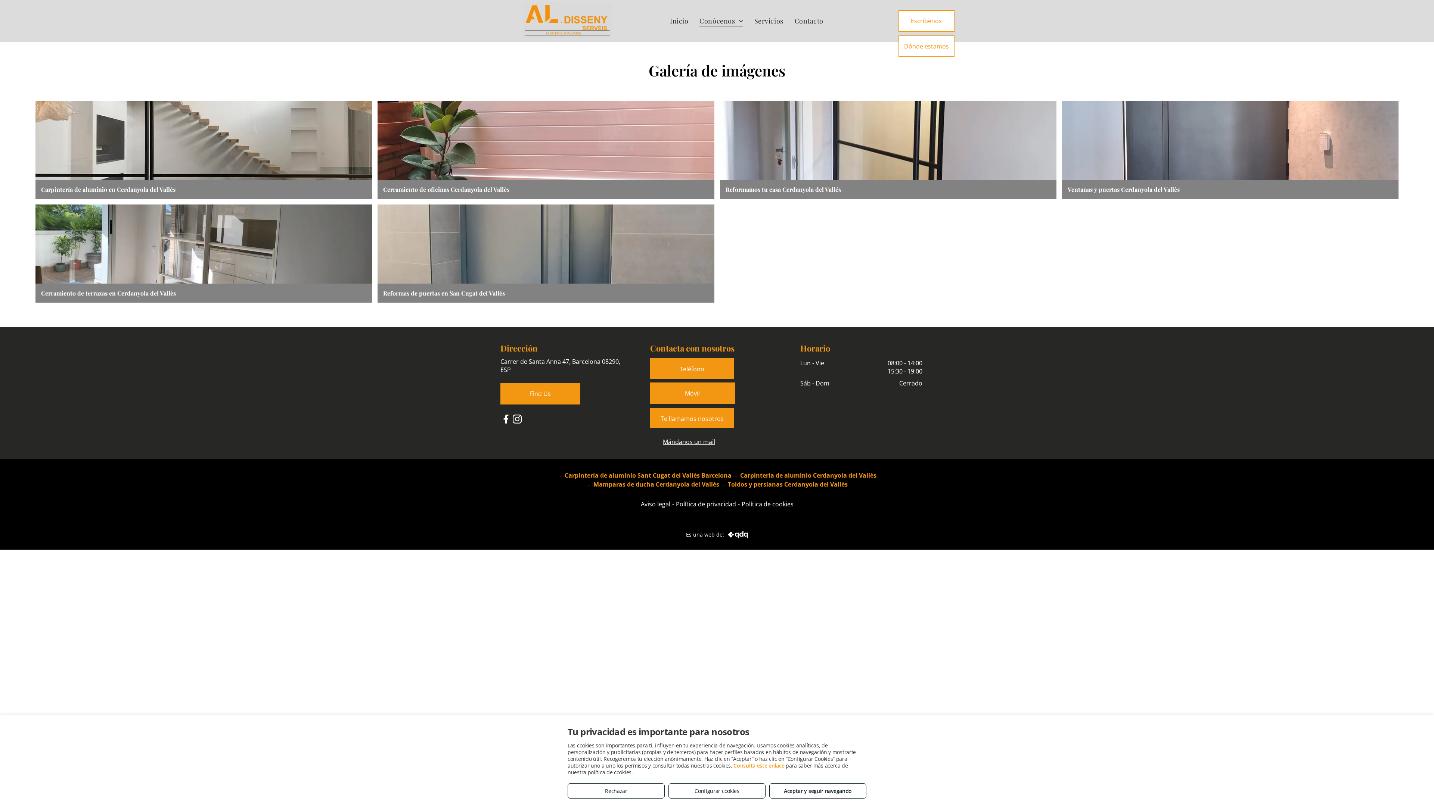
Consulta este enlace (758, 765)
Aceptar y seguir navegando (818, 790)
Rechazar (616, 790)
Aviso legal (655, 504)
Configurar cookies (717, 790)
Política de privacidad (706, 504)
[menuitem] (679, 20)
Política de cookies (768, 504)
